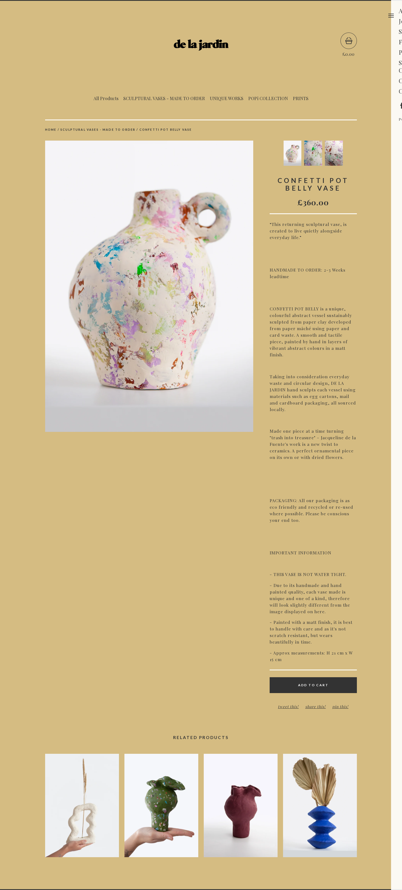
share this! (315, 706)
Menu (391, 16)
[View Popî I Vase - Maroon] (240, 808)
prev (97, 287)
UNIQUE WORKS (226, 98)
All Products (106, 98)
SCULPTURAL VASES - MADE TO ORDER (164, 98)
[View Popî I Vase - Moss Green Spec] (161, 808)
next (201, 287)
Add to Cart (313, 685)
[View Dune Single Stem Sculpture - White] (82, 808)
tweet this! (288, 706)
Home (51, 129)
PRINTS (300, 98)
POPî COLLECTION (268, 98)
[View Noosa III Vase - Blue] (320, 808)
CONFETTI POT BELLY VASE (165, 129)
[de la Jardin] (201, 44)
